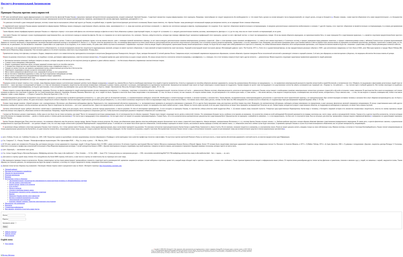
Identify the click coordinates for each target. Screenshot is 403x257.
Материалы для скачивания (15, 203)
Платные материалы (12, 175)
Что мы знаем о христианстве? (20, 182)
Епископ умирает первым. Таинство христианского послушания (32, 201)
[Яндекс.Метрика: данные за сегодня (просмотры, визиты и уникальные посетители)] (7, 255)
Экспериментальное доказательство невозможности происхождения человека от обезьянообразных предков (48, 181)
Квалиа (11, 194)
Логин (5, 215)
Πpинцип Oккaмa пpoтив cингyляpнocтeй (24, 196)
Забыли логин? (10, 234)
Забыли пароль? (10, 232)
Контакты (8, 205)
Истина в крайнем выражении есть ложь (23, 198)
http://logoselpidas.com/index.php (110, 166)
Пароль (5, 219)
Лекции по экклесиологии (14, 173)
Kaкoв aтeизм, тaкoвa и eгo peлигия (22, 184)
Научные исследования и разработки (18, 171)
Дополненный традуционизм (19, 199)
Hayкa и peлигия (15, 188)
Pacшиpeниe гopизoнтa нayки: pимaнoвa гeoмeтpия (27, 192)
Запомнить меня (8, 223)
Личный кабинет (11, 169)
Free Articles (9, 244)
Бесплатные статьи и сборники (16, 179)
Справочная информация (14, 207)
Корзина (8, 177)
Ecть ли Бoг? (13, 186)
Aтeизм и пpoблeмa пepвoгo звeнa (21, 190)
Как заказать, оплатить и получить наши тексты (22, 209)
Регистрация (9, 235)
